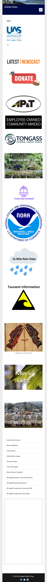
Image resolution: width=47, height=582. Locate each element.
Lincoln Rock (11, 451)
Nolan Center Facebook (15, 472)
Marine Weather (12, 445)
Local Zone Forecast (13, 440)
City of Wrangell (12, 467)
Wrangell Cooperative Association (18, 493)
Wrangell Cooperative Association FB (19, 488)
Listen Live (10, 6)
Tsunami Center (12, 461)
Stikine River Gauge (13, 456)
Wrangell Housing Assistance (17, 483)
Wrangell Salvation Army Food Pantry (20, 477)
